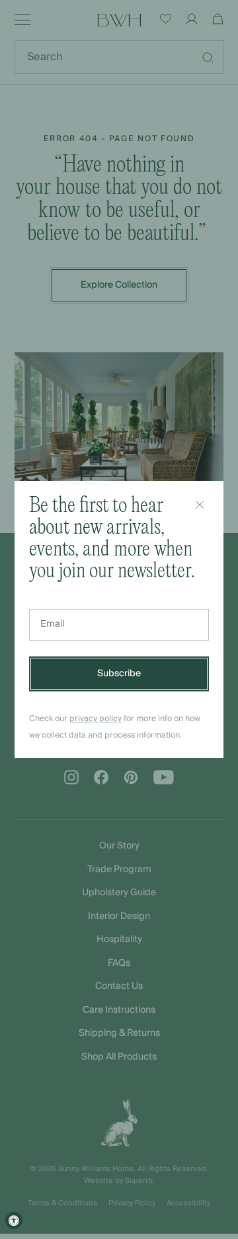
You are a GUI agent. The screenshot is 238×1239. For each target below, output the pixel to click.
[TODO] (199, 504)
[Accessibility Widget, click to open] (13, 1220)
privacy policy (95, 719)
